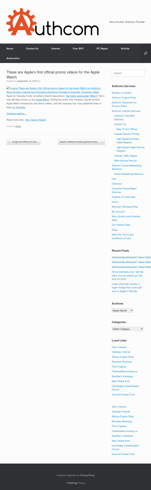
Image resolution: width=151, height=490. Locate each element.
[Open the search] (145, 53)
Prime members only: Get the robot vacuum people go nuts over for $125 (127, 275)
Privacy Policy (87, 475)
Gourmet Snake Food (123, 394)
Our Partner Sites (121, 224)
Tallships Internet (121, 352)
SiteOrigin (73, 482)
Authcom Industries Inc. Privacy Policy (124, 104)
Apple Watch (42, 99)
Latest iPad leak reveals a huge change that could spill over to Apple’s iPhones (127, 287)
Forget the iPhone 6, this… (23, 141)
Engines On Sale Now (123, 197)
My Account (118, 211)
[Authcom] (52, 21)
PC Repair (102, 48)
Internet (55, 48)
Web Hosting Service (125, 160)
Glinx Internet (119, 347)
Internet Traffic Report (125, 155)
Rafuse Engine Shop (123, 357)
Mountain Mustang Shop (125, 206)
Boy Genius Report (36, 119)
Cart (114, 178)
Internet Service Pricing (126, 134)
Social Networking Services (128, 174)
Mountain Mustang (121, 361)
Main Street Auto (121, 381)
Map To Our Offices (127, 129)
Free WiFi (78, 48)
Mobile (18, 126)
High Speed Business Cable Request (128, 140)
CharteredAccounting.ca (124, 371)
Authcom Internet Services (126, 111)
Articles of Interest (121, 92)
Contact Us (32, 48)
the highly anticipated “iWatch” (82, 96)
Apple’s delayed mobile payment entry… (81, 141)
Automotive (13, 58)
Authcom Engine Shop (124, 97)
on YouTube (19, 107)
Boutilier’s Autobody (122, 376)
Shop (114, 229)
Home (9, 48)
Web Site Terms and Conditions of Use (123, 236)
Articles (125, 48)
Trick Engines (119, 366)
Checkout (117, 183)
